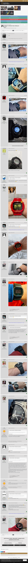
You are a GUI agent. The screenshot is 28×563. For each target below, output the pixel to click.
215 (16, 30)
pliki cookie (10, 560)
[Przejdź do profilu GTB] (4, 494)
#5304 (26, 95)
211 (10, 30)
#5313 (26, 313)
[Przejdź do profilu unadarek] (4, 178)
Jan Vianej (4, 148)
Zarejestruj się (7, 545)
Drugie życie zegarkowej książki (14, 16)
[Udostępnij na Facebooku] (2, 551)
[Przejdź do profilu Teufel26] (4, 36)
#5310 (26, 232)
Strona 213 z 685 (2, 31)
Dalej (22, 30)
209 (7, 30)
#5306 (26, 148)
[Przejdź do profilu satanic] (4, 97)
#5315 (26, 341)
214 (14, 30)
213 (13, 30)
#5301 (26, 33)
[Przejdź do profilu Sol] (4, 431)
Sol (4, 480)
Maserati (4, 325)
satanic (4, 95)
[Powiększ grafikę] (17, 51)
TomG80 (4, 359)
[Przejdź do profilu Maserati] (4, 281)
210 (8, 30)
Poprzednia (3, 30)
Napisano (11, 33)
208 (5, 30)
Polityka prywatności (14, 557)
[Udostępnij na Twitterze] (1, 551)
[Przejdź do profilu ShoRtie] (4, 118)
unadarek (4, 175)
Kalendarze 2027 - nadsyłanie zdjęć (14, 19)
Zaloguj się (20, 545)
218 (20, 30)
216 (17, 30)
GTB (4, 491)
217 (19, 30)
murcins (4, 341)
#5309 (26, 222)
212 (11, 30)
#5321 (26, 455)
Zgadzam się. (25, 560)
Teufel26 (4, 33)
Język (9, 557)
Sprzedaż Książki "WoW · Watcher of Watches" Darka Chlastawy (14, 22)
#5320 (26, 444)
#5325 (26, 516)
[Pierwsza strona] (1, 30)
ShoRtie (4, 116)
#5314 (26, 325)
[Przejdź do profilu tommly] (4, 46)
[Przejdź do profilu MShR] (4, 187)
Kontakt (19, 557)
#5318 (26, 396)
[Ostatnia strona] (23, 30)
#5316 (26, 359)
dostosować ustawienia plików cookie (7, 561)
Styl (10, 557)
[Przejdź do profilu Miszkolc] (4, 398)
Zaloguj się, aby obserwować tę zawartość (6, 24)
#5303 (26, 64)
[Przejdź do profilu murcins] (4, 265)
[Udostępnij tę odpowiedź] (24, 33)
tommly (4, 42)
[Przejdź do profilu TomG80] (4, 363)
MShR (4, 184)
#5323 (26, 491)
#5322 (26, 480)
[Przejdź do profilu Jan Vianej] (4, 150)
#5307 (26, 175)
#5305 (26, 116)
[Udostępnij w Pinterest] (4, 551)
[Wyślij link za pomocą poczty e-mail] (3, 551)
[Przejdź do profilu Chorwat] (4, 382)
